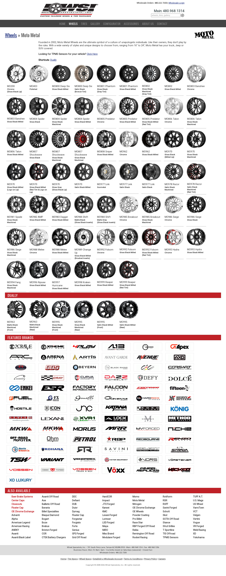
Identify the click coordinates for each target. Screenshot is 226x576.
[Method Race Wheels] (179, 418)
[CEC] (148, 367)
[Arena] (52, 357)
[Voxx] (116, 470)
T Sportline (168, 530)
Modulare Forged (111, 537)
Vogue (196, 522)
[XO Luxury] (21, 480)
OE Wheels (138, 511)
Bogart (45, 519)
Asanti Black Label (21, 537)
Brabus (45, 526)
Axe (44, 500)
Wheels (73, 23)
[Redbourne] (148, 439)
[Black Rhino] (116, 367)
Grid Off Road (79, 537)
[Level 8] (21, 418)
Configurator (111, 23)
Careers (162, 559)
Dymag (76, 511)
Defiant (76, 500)
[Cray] (52, 377)
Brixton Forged (49, 530)
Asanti (15, 533)
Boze (44, 522)
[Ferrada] (148, 388)
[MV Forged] (148, 429)
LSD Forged (108, 522)
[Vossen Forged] (52, 470)
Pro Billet (137, 519)
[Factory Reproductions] (84, 388)
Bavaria (46, 507)
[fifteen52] (179, 388)
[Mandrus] (148, 418)
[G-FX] (52, 398)
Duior (75, 507)
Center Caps (18, 500)
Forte (75, 526)
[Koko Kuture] (148, 408)
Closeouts (17, 504)
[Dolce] (179, 377)
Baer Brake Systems (22, 496)
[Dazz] (116, 377)
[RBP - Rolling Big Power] (116, 439)
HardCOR (107, 496)
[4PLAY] (84, 347)
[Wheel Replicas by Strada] (148, 470)
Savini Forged (170, 507)
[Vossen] (21, 470)
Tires (84, 23)
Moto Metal (138, 500)
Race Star (138, 522)
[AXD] (179, 357)
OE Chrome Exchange (23, 511)
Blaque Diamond (50, 515)
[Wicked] (179, 470)
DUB (74, 504)
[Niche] (179, 429)
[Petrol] (84, 439)
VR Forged (198, 526)
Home (62, 23)
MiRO (105, 530)
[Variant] (52, 459)
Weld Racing (199, 530)
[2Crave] (21, 347)
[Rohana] (52, 449)
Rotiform (167, 496)
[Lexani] (52, 418)
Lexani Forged (109, 515)
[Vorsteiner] (179, 459)
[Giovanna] (116, 398)
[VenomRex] (84, 459)
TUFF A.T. (198, 496)
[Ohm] (52, 439)
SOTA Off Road (171, 519)
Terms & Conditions (133, 559)
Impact (106, 500)
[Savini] (116, 449)
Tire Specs (73, 559)
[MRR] (116, 429)
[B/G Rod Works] (21, 367)
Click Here (92, 54)
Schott (166, 511)
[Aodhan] (148, 347)
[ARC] (21, 357)
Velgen (196, 515)
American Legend (21, 522)
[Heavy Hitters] (179, 398)
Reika (135, 530)
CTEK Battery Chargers (54, 537)
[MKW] (21, 429)
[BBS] (52, 367)
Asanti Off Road (50, 496)
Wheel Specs (85, 559)
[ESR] (52, 388)
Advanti (16, 515)
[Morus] (84, 429)
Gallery (95, 23)
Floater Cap (17, 507)
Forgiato (76, 522)
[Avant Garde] (116, 357)
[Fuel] (21, 398)
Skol (165, 515)
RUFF (165, 504)
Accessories (131, 23)
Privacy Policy (150, 559)
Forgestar (77, 519)
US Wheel (198, 504)
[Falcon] (116, 388)
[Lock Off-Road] (116, 418)
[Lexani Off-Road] (84, 418)
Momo (136, 496)
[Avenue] (148, 357)
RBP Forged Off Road (144, 526)
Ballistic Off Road (51, 504)
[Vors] (148, 459)
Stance (166, 522)
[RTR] (84, 449)
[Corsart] (179, 367)
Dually (53, 60)
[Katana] (116, 408)
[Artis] (84, 357)
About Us (148, 23)
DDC (74, 496)
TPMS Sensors (170, 537)
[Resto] (21, 449)
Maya (105, 526)
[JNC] (84, 408)
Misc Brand (108, 533)
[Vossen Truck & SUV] (84, 470)
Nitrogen (137, 504)
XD (194, 533)
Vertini (196, 519)
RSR (165, 500)
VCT (195, 511)
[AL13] (116, 347)
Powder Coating (141, 515)
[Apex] (179, 347)
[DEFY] (148, 377)
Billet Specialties (50, 511)
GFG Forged (78, 533)
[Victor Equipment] (116, 459)
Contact (162, 23)
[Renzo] (179, 439)
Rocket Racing (140, 537)
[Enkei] (21, 388)
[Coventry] (21, 377)
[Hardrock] (148, 398)
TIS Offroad (169, 533)
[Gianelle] (84, 398)
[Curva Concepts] (84, 377)
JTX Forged (108, 504)
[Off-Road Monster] (21, 439)
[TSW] (21, 459)
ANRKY (15, 530)
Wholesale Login (176, 3)
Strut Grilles (169, 526)
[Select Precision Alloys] (148, 449)
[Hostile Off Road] (21, 408)
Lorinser (106, 519)
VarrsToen (198, 507)
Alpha (15, 519)
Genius (75, 530)
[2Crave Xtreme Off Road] (52, 347)
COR (44, 533)
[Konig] (179, 408)
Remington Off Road (143, 533)
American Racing (20, 526)
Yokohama (198, 537)
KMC (104, 511)
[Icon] (52, 408)
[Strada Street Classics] (179, 449)
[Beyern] (84, 367)
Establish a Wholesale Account (107, 559)
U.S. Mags (198, 500)
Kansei (105, 507)
